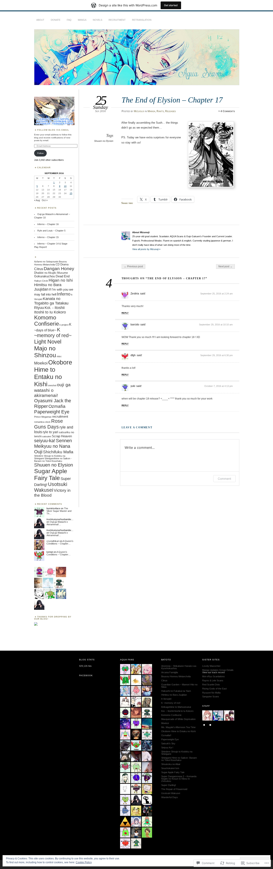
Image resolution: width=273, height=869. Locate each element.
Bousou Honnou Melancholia (176, 676)
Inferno (63, 294)
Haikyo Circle (41, 280)
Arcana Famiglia (169, 672)
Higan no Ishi (61, 280)
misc (59, 356)
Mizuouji (139, 111)
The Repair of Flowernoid (174, 789)
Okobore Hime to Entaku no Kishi (53, 373)
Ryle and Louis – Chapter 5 (51, 230)
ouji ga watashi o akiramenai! (52, 390)
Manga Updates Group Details (218, 670)
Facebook (86, 675)
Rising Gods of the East (214, 688)
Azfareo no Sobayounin (46, 261)
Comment (224, 478)
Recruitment (117, 20)
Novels (97, 20)
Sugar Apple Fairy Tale (50, 474)
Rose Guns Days (48, 424)
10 (65, 186)
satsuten (46, 436)
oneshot (52, 385)
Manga (82, 20)
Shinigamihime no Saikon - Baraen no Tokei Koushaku (53, 459)
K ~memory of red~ (52, 332)
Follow (40, 153)
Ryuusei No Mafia (211, 692)
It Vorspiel (166, 699)
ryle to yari (50, 432)
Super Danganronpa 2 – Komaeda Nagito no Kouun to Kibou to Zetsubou (178, 778)
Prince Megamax (43, 416)
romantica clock (42, 422)
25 (71, 193)
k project (64, 324)
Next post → (225, 266)
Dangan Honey (59, 268)
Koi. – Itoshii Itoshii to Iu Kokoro (177, 711)
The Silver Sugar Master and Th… (58, 511)
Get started (171, 5)
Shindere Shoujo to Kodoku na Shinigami (176, 752)
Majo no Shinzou (45, 351)
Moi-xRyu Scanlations (213, 676)
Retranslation (141, 20)
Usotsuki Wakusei (50, 487)
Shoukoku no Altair (170, 764)
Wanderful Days (169, 797)
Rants (160, 111)
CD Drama (62, 264)
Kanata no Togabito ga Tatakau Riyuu (51, 303)
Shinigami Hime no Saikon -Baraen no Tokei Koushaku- (179, 758)
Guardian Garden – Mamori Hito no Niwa (179, 685)
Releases (170, 111)
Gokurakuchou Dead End (52, 276)
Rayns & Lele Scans (212, 680)
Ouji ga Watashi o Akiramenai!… (57, 523)
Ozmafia (56, 406)
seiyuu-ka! (44, 440)
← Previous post (133, 266)
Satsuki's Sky (168, 743)
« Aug (37, 200)
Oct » (45, 200)
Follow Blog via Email (53, 130)
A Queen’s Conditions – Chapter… (59, 542)
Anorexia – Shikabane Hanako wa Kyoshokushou (178, 667)
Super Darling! (168, 785)
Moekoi (41, 363)
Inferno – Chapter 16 (48, 224)
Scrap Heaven (62, 436)
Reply (125, 313)
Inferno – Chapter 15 (48, 237)
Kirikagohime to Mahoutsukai (176, 707)
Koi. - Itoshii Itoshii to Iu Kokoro (50, 310)
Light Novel (47, 341)
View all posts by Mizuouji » (146, 249)
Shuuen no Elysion (103, 141)
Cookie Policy (84, 862)
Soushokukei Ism (170, 768)
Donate (55, 20)
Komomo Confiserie (46, 321)
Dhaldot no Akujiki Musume (51, 272)
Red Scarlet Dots (211, 684)
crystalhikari (52, 541)
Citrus (38, 269)
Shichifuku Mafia (58, 452)
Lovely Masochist (211, 666)
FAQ (69, 20)
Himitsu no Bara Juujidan (47, 287)
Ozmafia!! (166, 735)
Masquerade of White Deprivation (178, 719)
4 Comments (228, 111)
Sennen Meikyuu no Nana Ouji (53, 446)
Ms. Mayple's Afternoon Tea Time (178, 727)
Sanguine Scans (210, 696)
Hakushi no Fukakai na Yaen (176, 691)
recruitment (60, 416)
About (40, 20)
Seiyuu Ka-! (167, 747)
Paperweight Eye (51, 411)
